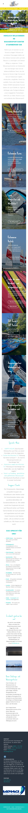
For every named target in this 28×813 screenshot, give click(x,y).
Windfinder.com (15, 643)
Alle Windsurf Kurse (15, 130)
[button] (22, 31)
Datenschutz (19, 807)
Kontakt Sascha (14, 391)
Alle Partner (7, 781)
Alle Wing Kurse (14, 221)
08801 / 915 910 (17, 746)
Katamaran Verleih (15, 257)
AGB (13, 807)
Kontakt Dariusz (14, 435)
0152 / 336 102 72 (17, 748)
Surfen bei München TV (10, 455)
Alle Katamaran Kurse (15, 169)
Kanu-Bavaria (7, 780)
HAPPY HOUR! (9, 449)
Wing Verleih (13, 306)
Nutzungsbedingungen (14, 809)
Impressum (6, 807)
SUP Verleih (13, 346)
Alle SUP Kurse (14, 341)
